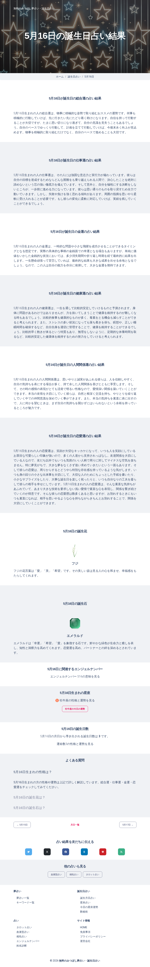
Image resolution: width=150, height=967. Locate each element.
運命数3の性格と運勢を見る (75, 744)
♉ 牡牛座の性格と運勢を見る (75, 700)
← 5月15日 (22, 825)
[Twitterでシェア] (28, 851)
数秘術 (84, 911)
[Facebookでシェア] (65, 851)
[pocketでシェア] (102, 851)
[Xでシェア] (47, 851)
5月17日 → (127, 825)
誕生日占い (74, 76)
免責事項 (85, 931)
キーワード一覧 (25, 902)
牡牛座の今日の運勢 (75, 709)
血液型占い (56, 874)
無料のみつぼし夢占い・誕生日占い (34, 8)
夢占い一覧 (22, 897)
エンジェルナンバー (28, 941)
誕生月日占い (87, 897)
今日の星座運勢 (89, 907)
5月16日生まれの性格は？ (33, 772)
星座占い (85, 902)
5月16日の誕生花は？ (29, 797)
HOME (83, 927)
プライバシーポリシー (93, 936)
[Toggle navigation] (131, 8)
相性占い (74, 874)
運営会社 (85, 941)
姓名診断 (21, 945)
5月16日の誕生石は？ (29, 808)
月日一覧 (75, 825)
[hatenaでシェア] (84, 851)
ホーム (60, 76)
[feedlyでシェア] (121, 851)
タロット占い (92, 874)
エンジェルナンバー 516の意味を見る (75, 676)
